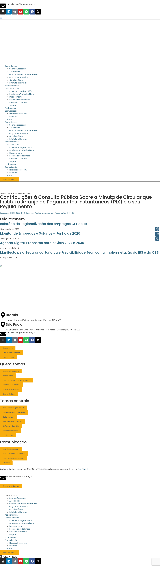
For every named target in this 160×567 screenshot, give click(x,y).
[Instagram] (3, 11)
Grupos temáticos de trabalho (23, 130)
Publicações (10, 164)
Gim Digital (82, 469)
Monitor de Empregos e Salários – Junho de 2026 (40, 233)
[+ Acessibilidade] (157, 238)
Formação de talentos (19, 155)
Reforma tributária (18, 158)
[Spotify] (26, 11)
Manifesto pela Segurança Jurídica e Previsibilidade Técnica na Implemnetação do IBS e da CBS (79, 252)
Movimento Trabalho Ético (21, 150)
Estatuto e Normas (18, 139)
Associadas (14, 127)
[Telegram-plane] (15, 11)
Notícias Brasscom (18, 169)
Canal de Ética (16, 136)
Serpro (12, 161)
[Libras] (157, 229)
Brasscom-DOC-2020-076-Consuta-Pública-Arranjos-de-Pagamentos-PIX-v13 (37, 213)
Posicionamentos (12, 141)
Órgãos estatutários (18, 133)
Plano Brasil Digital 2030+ (20, 147)
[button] (82, 495)
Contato (8, 175)
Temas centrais (12, 144)
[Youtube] (20, 11)
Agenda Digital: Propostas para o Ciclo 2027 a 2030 (42, 243)
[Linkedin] (9, 11)
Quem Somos (11, 122)
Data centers (15, 153)
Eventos (13, 172)
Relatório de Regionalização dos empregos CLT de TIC (44, 224)
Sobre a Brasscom (17, 125)
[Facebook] (32, 11)
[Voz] (157, 234)
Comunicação (11, 167)
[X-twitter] (38, 11)
